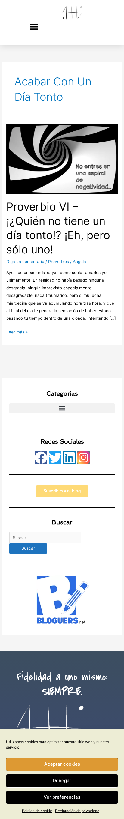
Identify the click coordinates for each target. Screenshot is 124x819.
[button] (34, 26)
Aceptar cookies (62, 764)
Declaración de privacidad (77, 811)
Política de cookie (37, 811)
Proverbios (58, 261)
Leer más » (17, 331)
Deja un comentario (25, 261)
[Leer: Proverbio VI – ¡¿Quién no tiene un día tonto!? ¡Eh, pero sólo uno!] (62, 158)
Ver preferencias (62, 797)
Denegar (62, 780)
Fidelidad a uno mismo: (62, 684)
